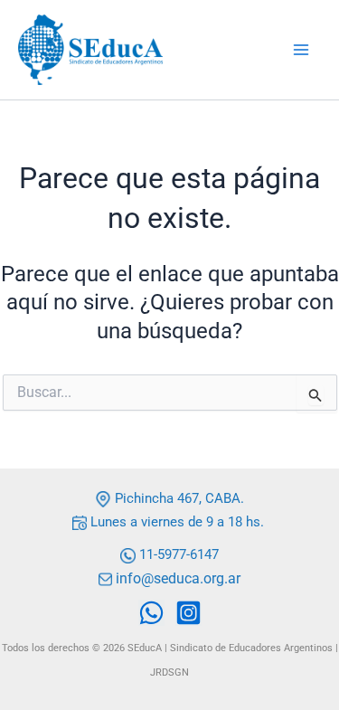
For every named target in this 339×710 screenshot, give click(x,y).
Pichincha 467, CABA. (177, 498)
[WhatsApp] (151, 613)
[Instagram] (188, 613)
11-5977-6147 (179, 554)
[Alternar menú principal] (301, 50)
